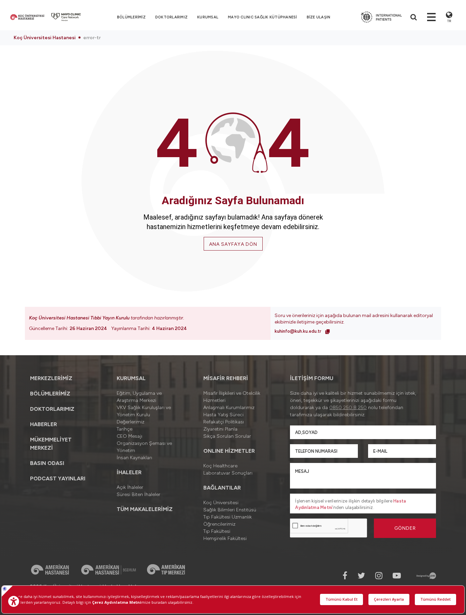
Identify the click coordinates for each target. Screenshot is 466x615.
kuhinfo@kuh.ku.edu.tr (298, 331)
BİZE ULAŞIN (319, 17)
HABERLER (43, 424)
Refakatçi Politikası (223, 422)
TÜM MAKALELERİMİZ (145, 509)
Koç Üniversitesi (220, 503)
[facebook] (345, 576)
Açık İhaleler (130, 487)
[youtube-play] (397, 576)
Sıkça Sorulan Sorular (227, 436)
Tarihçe (124, 429)
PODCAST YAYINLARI (57, 478)
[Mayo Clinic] (66, 17)
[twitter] (361, 576)
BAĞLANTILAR (222, 487)
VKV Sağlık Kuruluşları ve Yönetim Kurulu (144, 411)
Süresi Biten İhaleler (138, 494)
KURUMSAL (207, 17)
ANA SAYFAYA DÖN (233, 244)
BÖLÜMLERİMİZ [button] (131, 17)
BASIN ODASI (47, 463)
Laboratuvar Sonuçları (227, 473)
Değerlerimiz (130, 422)
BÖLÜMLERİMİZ (50, 393)
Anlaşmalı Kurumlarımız (228, 407)
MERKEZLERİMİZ (51, 378)
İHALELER (129, 472)
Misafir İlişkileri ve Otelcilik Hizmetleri (231, 396)
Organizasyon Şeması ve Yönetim (144, 446)
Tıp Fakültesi (216, 531)
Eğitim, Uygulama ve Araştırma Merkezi (139, 396)
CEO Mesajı (129, 436)
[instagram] (378, 576)
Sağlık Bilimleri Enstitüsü (229, 510)
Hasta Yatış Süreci (223, 415)
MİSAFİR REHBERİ (225, 378)
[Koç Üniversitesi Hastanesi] (27, 17)
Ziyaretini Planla (220, 429)
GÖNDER (405, 528)
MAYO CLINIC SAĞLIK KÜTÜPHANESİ (262, 17)
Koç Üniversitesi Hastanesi (45, 38)
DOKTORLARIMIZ (171, 17)
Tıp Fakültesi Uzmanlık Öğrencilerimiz (227, 520)
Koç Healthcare (220, 466)
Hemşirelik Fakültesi (225, 538)
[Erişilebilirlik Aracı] (13, 601)
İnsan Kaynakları (134, 458)
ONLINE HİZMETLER (229, 451)
